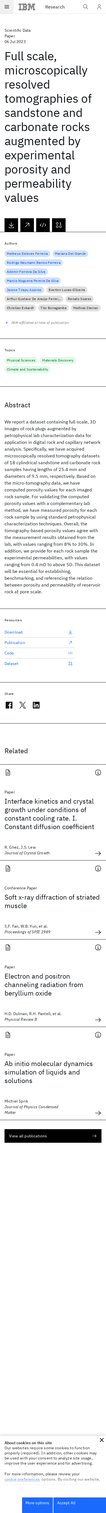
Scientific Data (18, 30)
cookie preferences (22, 1479)
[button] (102, 1440)
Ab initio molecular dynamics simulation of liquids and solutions (49, 1072)
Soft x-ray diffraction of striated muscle (52, 901)
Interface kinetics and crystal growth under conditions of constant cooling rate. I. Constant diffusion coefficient (49, 814)
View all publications (28, 1136)
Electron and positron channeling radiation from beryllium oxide (44, 984)
